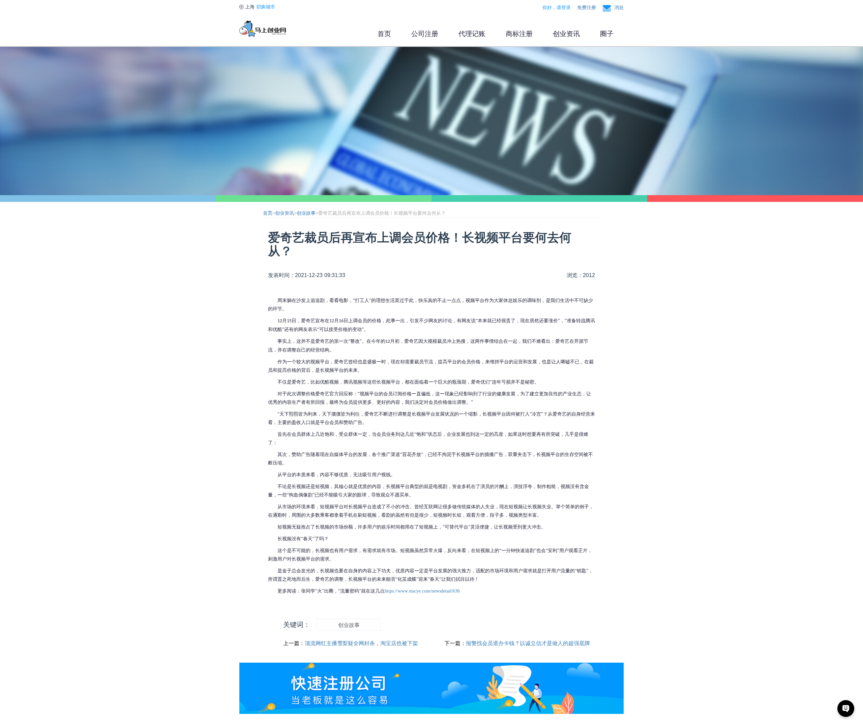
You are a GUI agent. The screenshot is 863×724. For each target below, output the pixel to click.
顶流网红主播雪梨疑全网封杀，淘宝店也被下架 (361, 643)
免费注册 (586, 7)
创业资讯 (566, 33)
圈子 (607, 33)
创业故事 (306, 213)
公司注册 (424, 33)
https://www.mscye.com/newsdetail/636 (422, 591)
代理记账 (471, 33)
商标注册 (519, 33)
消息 (619, 7)
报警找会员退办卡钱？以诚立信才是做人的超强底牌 (528, 643)
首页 (384, 33)
